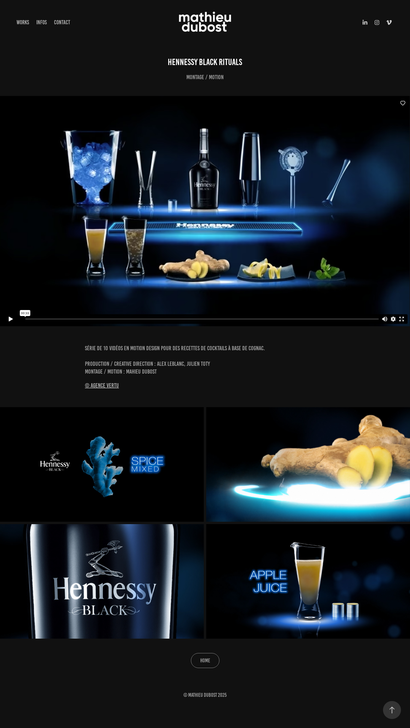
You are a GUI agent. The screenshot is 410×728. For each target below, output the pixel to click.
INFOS (41, 22)
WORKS (23, 22)
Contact (62, 22)
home (205, 661)
